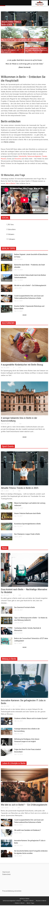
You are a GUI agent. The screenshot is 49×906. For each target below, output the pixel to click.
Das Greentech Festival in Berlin (24, 607)
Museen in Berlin (41, 900)
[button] (8, 3)
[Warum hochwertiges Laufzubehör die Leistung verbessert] (24, 38)
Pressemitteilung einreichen (11, 891)
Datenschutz (6, 874)
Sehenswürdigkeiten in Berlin (12, 900)
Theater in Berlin (28, 900)
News (4, 548)
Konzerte (18, 159)
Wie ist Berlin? (11, 183)
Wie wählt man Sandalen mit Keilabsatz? (27, 830)
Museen (3, 159)
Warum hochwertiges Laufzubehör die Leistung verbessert (23, 39)
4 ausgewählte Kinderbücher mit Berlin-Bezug (22, 364)
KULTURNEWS (8, 323)
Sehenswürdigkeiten (34, 156)
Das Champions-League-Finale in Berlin (27, 534)
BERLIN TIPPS (8, 248)
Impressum (6, 872)
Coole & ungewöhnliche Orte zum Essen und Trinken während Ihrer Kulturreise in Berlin (36, 50)
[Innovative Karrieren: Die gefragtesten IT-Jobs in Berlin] (24, 681)
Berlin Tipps (30, 903)
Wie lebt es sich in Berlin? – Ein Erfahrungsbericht (10, 51)
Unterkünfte (23, 156)
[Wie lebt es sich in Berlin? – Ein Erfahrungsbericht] (12, 47)
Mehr (24, 315)
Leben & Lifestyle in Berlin (13, 763)
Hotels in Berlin (19, 903)
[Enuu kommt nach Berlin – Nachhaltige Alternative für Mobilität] (24, 570)
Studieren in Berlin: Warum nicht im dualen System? (31, 718)
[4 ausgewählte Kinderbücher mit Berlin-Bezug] (24, 345)
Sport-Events (8, 446)
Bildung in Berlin (9, 658)
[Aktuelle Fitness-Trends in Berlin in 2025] (24, 468)
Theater (44, 156)
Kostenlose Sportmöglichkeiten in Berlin (27, 524)
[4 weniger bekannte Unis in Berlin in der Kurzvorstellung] (24, 398)
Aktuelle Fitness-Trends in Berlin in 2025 (19, 488)
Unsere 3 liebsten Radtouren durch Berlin (27, 513)
